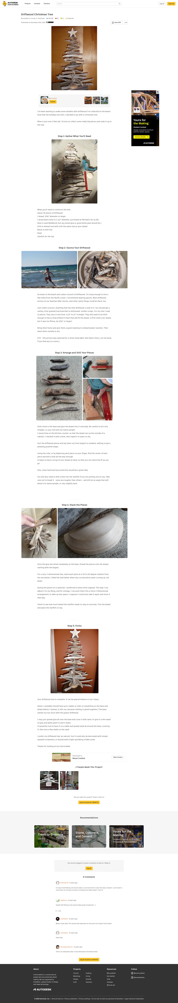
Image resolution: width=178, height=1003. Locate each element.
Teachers (47, 4)
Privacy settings (84, 999)
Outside (88, 979)
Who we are (111, 985)
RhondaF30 (64, 883)
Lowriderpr (64, 933)
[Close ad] (157, 92)
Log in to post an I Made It (89, 802)
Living (33, 18)
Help (108, 979)
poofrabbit (64, 919)
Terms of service (57, 999)
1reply (59, 911)
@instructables (139, 973)
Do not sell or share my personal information (107, 999)
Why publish (111, 973)
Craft (75, 982)
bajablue (63, 900)
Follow (52, 102)
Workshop (76, 976)
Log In (162, 4)
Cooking (88, 973)
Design (75, 979)
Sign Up (171, 4)
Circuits (76, 973)
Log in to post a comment (89, 960)
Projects (28, 4)
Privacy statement (71, 999)
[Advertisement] (145, 118)
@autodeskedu (139, 977)
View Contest (117, 757)
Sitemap (110, 982)
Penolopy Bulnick (66, 947)
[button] (126, 22)
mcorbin (26, 18)
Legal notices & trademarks (134, 999)
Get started (111, 976)
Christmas (41, 18)
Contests (37, 4)
